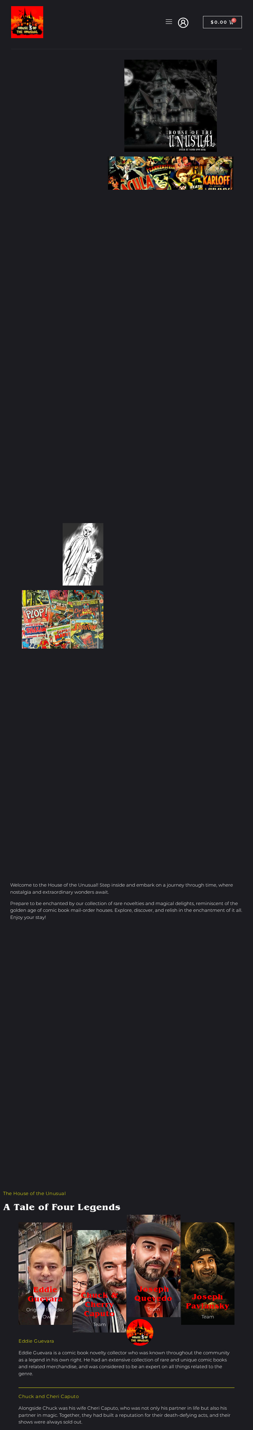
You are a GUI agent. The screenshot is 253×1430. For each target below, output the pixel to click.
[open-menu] (168, 22)
